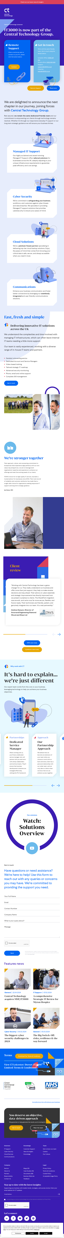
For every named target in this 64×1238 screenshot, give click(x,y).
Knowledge (27, 1154)
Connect (14, 67)
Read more (53, 88)
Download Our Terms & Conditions (29, 1056)
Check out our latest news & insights (32, 2)
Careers (45, 1151)
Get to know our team (49, 1149)
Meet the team (38, 1128)
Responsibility (8, 1176)
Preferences (18, 1233)
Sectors (6, 1168)
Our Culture (46, 1154)
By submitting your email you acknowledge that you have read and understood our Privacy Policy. (29, 1199)
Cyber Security (8, 1151)
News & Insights (28, 1151)
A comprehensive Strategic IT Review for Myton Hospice (45, 999)
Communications (9, 1157)
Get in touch (11, 383)
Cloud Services (8, 1154)
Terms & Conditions (49, 1171)
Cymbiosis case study (32, 649)
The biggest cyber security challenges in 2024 (16, 1038)
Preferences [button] (36, 1229)
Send (12, 953)
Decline (32, 1233)
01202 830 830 (50, 62)
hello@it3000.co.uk (44, 71)
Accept (46, 1233)
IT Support (7, 1149)
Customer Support (29, 1149)
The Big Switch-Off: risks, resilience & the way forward (45, 1038)
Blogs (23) (26, 1168)
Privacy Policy (47, 1168)
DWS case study (32, 643)
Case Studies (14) (29, 1171)
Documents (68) (28, 1173)
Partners (6, 1173)
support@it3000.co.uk (45, 67)
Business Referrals (29, 1176)
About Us (7, 1171)
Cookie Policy (47, 1173)
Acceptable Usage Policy (50, 1176)
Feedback (26, 1179)
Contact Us (7, 1179)
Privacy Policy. (32, 954)
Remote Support (35, 88)
